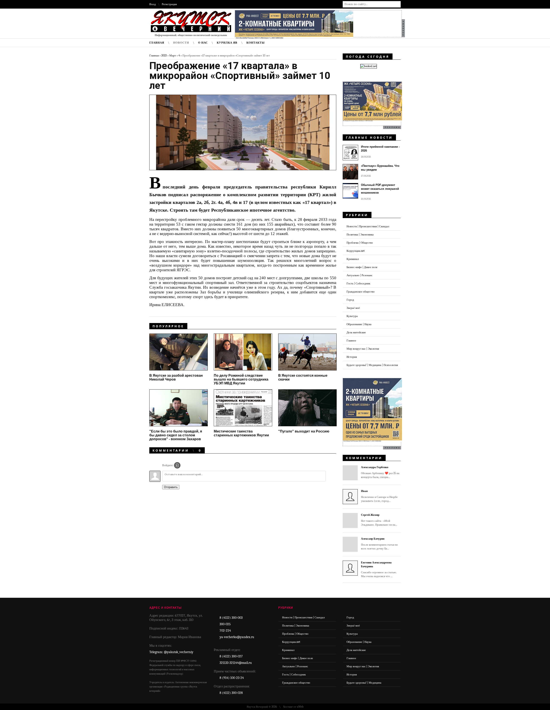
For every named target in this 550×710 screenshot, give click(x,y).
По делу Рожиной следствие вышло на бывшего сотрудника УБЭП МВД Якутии (241, 379)
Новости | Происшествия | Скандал (368, 226)
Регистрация (169, 4)
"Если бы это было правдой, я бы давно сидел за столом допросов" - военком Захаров (175, 435)
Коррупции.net (356, 250)
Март (172, 55)
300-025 (225, 624)
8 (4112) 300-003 (231, 618)
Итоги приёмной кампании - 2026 (380, 148)
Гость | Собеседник (358, 283)
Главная (154, 55)
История (352, 356)
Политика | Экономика (360, 234)
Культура (352, 316)
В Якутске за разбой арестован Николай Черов (176, 377)
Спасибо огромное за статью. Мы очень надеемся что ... (379, 569)
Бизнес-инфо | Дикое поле (362, 267)
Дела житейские (356, 332)
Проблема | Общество (360, 242)
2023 (164, 55)
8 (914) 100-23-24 (232, 678)
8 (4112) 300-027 (231, 656)
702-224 (225, 631)
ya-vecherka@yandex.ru (237, 637)
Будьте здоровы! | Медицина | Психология (372, 365)
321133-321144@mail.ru (236, 663)
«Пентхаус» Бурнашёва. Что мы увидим (380, 167)
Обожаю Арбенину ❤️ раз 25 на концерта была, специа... (380, 472)
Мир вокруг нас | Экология (363, 348)
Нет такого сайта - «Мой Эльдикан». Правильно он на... (379, 519)
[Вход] (177, 465)
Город (350, 299)
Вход (152, 4)
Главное (351, 340)
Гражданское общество (361, 291)
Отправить (171, 487)
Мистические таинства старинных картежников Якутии (241, 433)
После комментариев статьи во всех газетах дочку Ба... (379, 543)
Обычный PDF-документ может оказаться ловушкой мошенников (380, 188)
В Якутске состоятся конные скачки (302, 377)
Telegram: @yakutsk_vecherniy (171, 652)
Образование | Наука (359, 324)
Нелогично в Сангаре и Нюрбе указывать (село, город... (379, 495)
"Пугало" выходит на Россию (303, 431)
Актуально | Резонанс (360, 275)
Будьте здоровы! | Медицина (364, 682)
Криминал (353, 259)
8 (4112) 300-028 (231, 693)
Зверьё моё (353, 307)
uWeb (300, 706)
